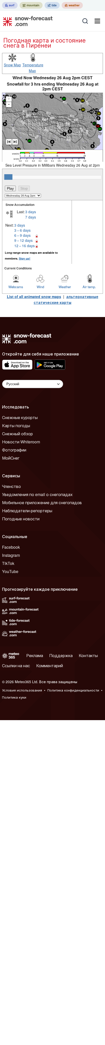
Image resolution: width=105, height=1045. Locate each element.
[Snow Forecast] (26, 21)
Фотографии (14, 450)
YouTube (10, 571)
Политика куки (14, 697)
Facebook (11, 547)
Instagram (11, 555)
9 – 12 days (23, 240)
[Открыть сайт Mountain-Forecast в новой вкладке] (31, 5)
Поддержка (61, 655)
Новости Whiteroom (21, 442)
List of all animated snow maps (34, 296)
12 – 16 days (24, 245)
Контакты (88, 655)
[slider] (8, 177)
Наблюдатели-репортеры (27, 511)
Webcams (15, 286)
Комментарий (49, 665)
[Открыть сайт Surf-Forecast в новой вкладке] (10, 5)
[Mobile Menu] (97, 21)
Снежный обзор (17, 434)
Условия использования (22, 690)
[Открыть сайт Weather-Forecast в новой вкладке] (72, 5)
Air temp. (89, 286)
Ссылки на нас (16, 665)
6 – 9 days (22, 235)
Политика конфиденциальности (73, 690)
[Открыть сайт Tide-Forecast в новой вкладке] (52, 5)
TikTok (8, 563)
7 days (30, 217)
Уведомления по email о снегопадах (37, 494)
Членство (11, 486)
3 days (30, 211)
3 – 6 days (22, 230)
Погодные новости (21, 519)
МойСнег (10, 458)
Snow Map (12, 64)
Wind (40, 286)
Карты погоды (16, 425)
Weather (65, 286)
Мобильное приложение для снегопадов (42, 502)
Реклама (34, 655)
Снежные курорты (20, 417)
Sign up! (24, 258)
